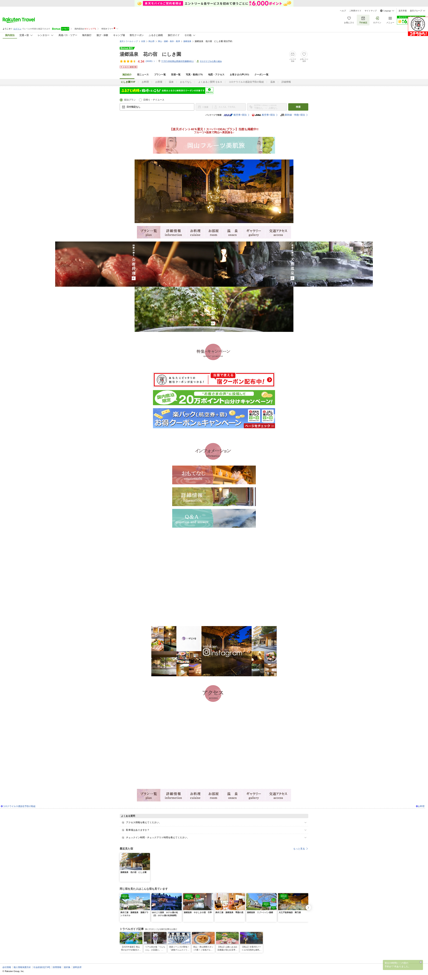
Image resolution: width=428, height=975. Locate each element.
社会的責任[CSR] (41, 967)
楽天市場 (403, 11)
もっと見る (299, 848)
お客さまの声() (239, 74)
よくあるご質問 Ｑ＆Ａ (210, 82)
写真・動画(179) (194, 74)
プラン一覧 (160, 74)
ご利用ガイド (355, 11)
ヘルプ (343, 11)
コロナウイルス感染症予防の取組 (246, 82)
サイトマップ (371, 11)
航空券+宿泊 (240, 115)
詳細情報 (286, 82)
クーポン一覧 (261, 74)
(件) (149, 61)
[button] (148, 855)
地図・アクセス (216, 74)
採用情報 (57, 967)
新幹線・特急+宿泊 (295, 115)
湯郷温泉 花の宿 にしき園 (150, 54)
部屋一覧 (176, 74)
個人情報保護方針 (22, 967)
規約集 (67, 967)
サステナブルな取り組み (211, 61)
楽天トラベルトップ (129, 41)
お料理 (145, 82)
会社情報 (6, 967)
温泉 (171, 82)
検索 (298, 107)
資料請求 (77, 967)
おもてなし (186, 82)
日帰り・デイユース (153, 100)
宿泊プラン (130, 100)
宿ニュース (143, 74)
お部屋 (158, 82)
